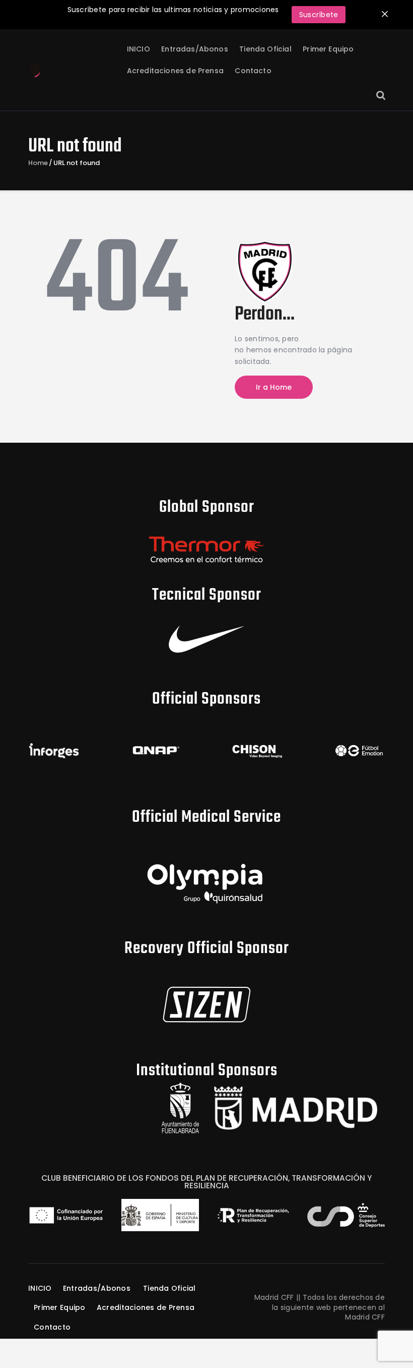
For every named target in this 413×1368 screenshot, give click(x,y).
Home (38, 163)
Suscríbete (318, 15)
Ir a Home (274, 387)
